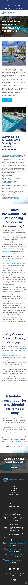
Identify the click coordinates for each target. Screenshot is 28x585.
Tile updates (6, 177)
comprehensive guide (7, 91)
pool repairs (5, 155)
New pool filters (7, 182)
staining (10, 267)
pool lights (18, 193)
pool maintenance (14, 155)
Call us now (19, 441)
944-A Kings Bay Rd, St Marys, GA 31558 (15, 560)
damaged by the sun (8, 260)
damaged (15, 267)
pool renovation (7, 251)
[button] (24, 12)
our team (15, 348)
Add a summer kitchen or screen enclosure (14, 187)
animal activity (15, 263)
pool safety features (14, 198)
